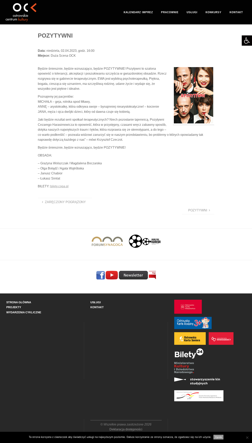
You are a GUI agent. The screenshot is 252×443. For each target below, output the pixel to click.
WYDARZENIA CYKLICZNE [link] (23, 312)
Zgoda (218, 437)
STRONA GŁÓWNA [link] (18, 302)
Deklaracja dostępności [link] (125, 429)
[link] (247, 40)
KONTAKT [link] (97, 307)
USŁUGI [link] (95, 302)
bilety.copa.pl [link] (59, 186)
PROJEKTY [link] (13, 307)
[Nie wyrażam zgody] (247, 437)
